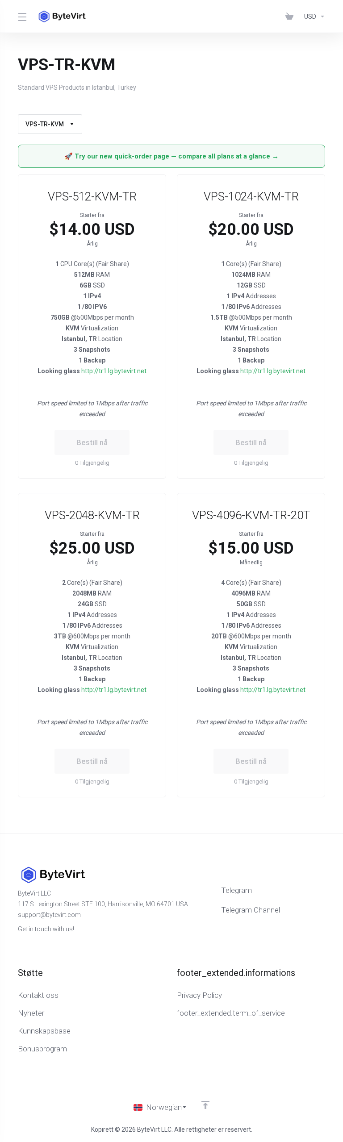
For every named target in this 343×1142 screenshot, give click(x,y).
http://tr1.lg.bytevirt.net (113, 371)
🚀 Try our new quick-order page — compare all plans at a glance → (171, 156)
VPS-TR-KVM (44, 124)
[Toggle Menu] (21, 16)
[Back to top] (205, 1105)
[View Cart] (291, 16)
